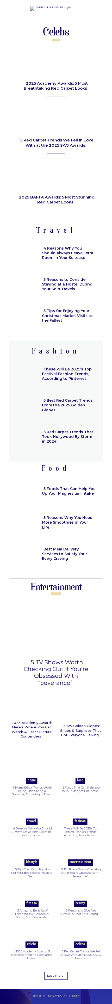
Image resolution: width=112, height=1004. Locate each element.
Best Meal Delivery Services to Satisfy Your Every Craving (64, 554)
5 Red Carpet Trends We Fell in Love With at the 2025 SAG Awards (57, 143)
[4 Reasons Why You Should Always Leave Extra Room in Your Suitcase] (24, 254)
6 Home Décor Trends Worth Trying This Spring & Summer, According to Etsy (32, 791)
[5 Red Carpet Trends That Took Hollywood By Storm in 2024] (24, 437)
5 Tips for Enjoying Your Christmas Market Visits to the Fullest (67, 315)
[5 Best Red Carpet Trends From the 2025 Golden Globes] (24, 406)
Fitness (32, 903)
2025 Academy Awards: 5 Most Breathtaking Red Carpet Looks (56, 86)
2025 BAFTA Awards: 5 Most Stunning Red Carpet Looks (57, 200)
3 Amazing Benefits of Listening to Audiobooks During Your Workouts (31, 914)
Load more (55, 975)
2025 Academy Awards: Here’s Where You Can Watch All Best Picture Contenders (32, 730)
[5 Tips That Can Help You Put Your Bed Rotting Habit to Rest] (31, 854)
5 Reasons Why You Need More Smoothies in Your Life (67, 522)
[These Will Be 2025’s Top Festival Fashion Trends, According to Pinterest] (24, 375)
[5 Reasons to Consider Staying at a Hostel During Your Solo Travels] (24, 285)
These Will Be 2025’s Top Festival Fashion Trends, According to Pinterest (67, 374)
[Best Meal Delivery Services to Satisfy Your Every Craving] (24, 555)
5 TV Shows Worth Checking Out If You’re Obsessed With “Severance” (56, 672)
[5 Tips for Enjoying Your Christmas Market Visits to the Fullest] (24, 316)
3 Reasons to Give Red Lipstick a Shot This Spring (79, 912)
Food (80, 780)
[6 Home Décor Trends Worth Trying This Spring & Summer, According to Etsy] (31, 772)
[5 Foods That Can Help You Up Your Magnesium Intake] (24, 492)
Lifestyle (32, 862)
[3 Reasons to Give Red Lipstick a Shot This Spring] (80, 895)
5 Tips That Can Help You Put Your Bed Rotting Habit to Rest (31, 872)
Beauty (80, 903)
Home (32, 780)
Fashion (80, 821)
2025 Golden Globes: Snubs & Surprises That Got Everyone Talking (80, 730)
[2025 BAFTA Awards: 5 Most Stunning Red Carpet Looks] (56, 176)
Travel (31, 821)
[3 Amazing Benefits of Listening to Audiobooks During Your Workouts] (31, 895)
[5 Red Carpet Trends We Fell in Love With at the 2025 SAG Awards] (56, 119)
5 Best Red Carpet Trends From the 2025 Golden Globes (67, 405)
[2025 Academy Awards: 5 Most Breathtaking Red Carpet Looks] (56, 62)
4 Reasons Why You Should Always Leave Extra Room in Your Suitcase (67, 253)
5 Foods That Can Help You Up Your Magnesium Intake (69, 491)
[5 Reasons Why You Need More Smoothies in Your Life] (24, 523)
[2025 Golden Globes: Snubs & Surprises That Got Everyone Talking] (81, 708)
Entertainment (80, 862)
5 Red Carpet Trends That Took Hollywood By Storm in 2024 (67, 437)
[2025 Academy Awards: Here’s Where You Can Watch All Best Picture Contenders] (32, 707)
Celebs (31, 944)
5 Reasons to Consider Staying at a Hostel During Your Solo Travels (67, 284)
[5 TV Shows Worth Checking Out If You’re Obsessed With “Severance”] (56, 627)
